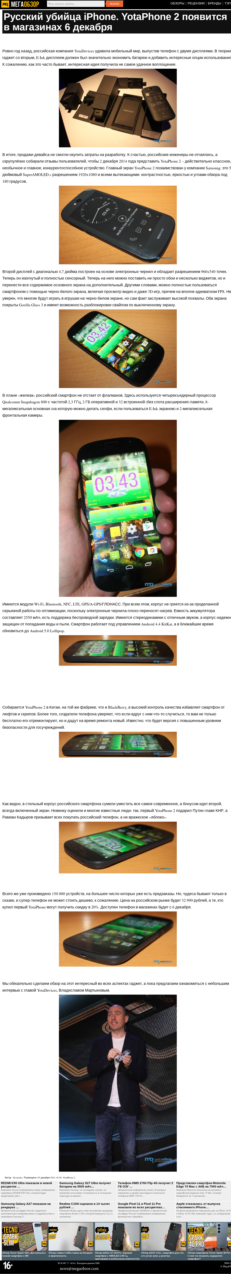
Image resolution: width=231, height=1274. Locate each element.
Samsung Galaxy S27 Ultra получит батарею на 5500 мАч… (85, 1184)
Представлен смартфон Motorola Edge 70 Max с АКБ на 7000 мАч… (201, 1184)
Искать (114, 4)
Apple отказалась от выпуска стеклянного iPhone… (198, 1205)
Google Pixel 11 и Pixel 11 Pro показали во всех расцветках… (141, 1205)
